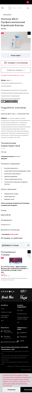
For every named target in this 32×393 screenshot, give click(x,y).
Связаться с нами (6, 312)
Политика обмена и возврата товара (23, 318)
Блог (2, 321)
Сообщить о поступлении (18, 63)
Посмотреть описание (14, 70)
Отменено (12, 390)
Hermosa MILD (14, 234)
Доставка (20, 310)
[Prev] (29, 36)
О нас (2, 308)
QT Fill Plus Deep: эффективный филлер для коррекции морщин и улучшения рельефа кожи (14, 268)
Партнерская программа (5, 316)
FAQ (18, 322)
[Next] (29, 33)
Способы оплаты (22, 314)
